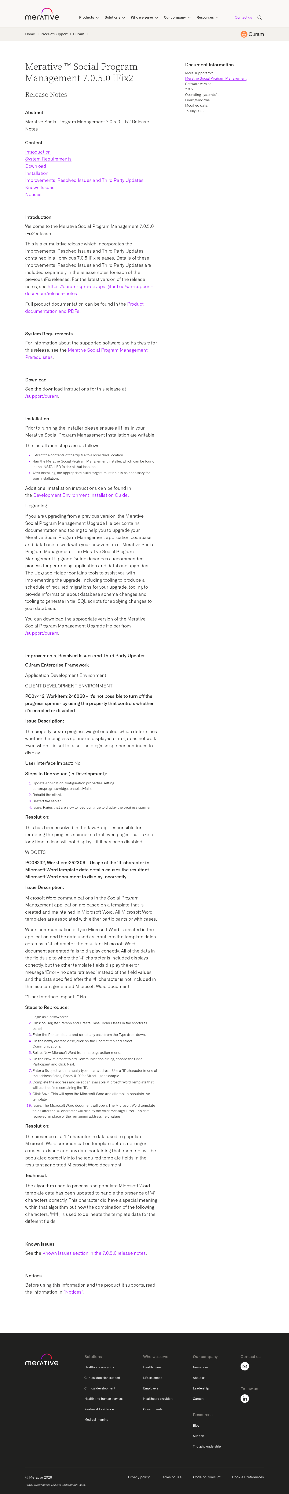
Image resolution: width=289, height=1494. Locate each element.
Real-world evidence (99, 1409)
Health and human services (104, 1398)
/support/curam (41, 396)
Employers (150, 1388)
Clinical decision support (102, 1378)
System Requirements (48, 159)
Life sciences (152, 1378)
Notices (33, 194)
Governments (153, 1409)
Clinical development (99, 1388)
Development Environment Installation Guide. (81, 495)
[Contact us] (247, 1366)
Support (198, 1436)
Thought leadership (207, 1446)
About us (199, 1378)
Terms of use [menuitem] (171, 1477)
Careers (198, 1398)
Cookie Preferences (248, 1477)
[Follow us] (247, 1398)
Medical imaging (96, 1419)
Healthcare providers (158, 1398)
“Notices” (73, 1292)
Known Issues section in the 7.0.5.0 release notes (94, 1253)
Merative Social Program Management (215, 78)
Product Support (54, 34)
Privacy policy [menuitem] (139, 1477)
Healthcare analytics (99, 1367)
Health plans (152, 1367)
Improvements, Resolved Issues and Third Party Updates (84, 180)
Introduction (38, 152)
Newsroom (200, 1367)
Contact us (243, 17)
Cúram (78, 34)
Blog (196, 1425)
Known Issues (40, 187)
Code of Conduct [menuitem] (206, 1477)
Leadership (201, 1388)
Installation (37, 173)
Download (35, 166)
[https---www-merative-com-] (42, 14)
